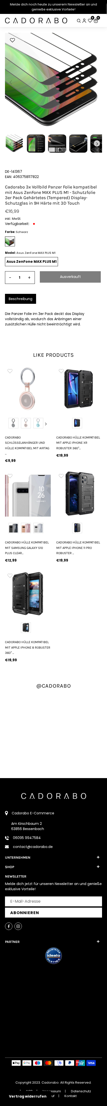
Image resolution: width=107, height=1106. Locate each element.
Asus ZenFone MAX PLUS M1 (31, 261)
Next (46, 423)
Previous (9, 423)
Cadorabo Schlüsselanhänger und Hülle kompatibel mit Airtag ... (27, 445)
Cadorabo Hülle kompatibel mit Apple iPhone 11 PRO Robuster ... (78, 547)
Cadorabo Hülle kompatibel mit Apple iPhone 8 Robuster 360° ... (27, 647)
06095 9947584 (27, 837)
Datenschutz (81, 1091)
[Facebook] (8, 926)
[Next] (96, 82)
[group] (28, 389)
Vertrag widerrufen (28, 1096)
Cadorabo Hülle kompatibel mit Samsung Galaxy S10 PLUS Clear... (27, 547)
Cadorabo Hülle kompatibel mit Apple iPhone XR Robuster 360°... (78, 443)
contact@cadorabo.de (33, 846)
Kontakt (70, 1096)
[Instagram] (18, 926)
